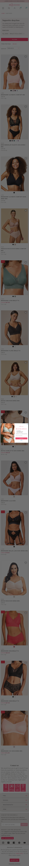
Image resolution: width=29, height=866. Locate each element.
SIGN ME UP (21, 438)
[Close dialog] (27, 424)
